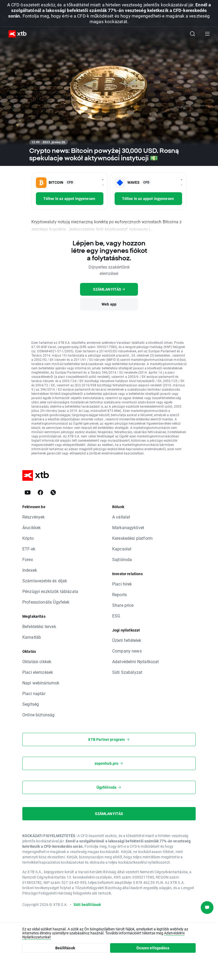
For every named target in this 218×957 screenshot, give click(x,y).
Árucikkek (31, 527)
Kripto (28, 538)
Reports (119, 594)
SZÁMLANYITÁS (109, 813)
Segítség (30, 704)
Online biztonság (38, 714)
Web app (109, 304)
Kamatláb (31, 637)
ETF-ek (28, 548)
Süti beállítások (87, 904)
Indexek (29, 570)
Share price (123, 605)
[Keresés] (192, 33)
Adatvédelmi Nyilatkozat (135, 661)
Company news (127, 651)
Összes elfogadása (152, 947)
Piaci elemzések (37, 672)
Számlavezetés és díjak (44, 580)
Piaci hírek (122, 584)
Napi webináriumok (41, 683)
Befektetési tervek (39, 626)
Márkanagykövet (128, 527)
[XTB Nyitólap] (15, 34)
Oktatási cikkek (36, 661)
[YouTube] (27, 492)
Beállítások (65, 947)
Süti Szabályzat (127, 672)
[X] (53, 492)
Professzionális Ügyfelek (46, 602)
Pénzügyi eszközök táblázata (50, 591)
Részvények (33, 517)
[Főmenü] (207, 33)
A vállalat (121, 517)
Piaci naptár (33, 693)
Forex (27, 559)
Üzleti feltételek (126, 640)
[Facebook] (40, 492)
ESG (116, 616)
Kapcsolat (121, 548)
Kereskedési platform (132, 538)
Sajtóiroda (122, 559)
